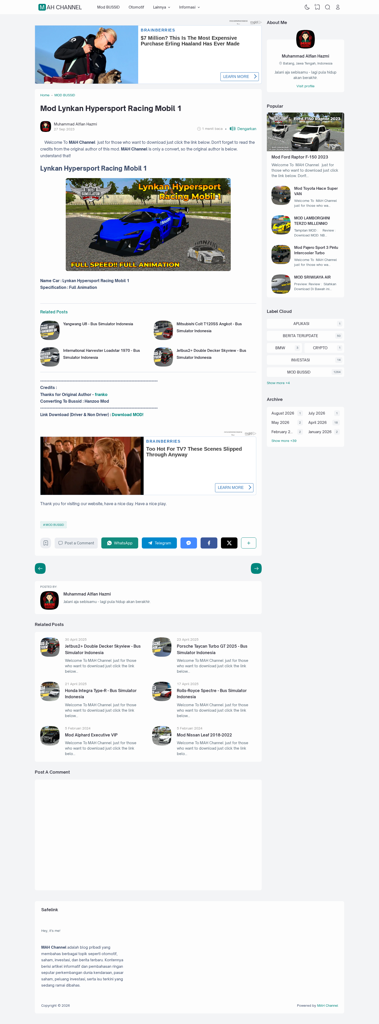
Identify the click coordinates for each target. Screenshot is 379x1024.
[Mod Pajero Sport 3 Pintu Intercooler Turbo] (281, 262)
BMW (280, 348)
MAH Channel (61, 7)
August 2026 (282, 413)
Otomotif (136, 7)
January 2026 (320, 432)
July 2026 (316, 413)
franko (101, 394)
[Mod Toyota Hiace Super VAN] (281, 203)
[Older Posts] (40, 568)
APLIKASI (301, 323)
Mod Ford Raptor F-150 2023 (299, 157)
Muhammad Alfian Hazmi (87, 594)
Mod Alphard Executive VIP (91, 735)
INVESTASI (300, 360)
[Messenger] (188, 543)
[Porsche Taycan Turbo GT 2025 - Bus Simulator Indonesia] (161, 655)
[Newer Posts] (256, 568)
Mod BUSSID (108, 7)
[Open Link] (338, 7)
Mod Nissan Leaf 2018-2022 (204, 735)
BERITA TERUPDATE (300, 336)
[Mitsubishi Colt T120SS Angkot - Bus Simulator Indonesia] (163, 338)
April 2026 (317, 422)
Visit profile (305, 86)
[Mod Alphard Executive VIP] (50, 744)
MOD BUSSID (55, 525)
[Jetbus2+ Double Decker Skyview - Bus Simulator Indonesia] (163, 365)
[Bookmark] (45, 544)
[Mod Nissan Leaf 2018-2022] (161, 744)
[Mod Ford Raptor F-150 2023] (305, 150)
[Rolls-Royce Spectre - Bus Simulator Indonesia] (161, 699)
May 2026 (280, 422)
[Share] (248, 543)
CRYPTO (320, 348)
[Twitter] (229, 543)
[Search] (328, 7)
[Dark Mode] (307, 7)
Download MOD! (127, 414)
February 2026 (283, 432)
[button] (240, 128)
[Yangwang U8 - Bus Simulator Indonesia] (50, 338)
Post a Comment (79, 543)
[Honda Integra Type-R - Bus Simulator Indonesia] (50, 699)
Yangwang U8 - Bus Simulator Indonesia (98, 324)
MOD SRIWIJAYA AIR (312, 277)
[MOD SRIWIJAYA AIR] (281, 292)
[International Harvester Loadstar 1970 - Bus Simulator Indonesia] (50, 365)
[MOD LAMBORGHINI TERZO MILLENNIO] (281, 233)
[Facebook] (209, 543)
